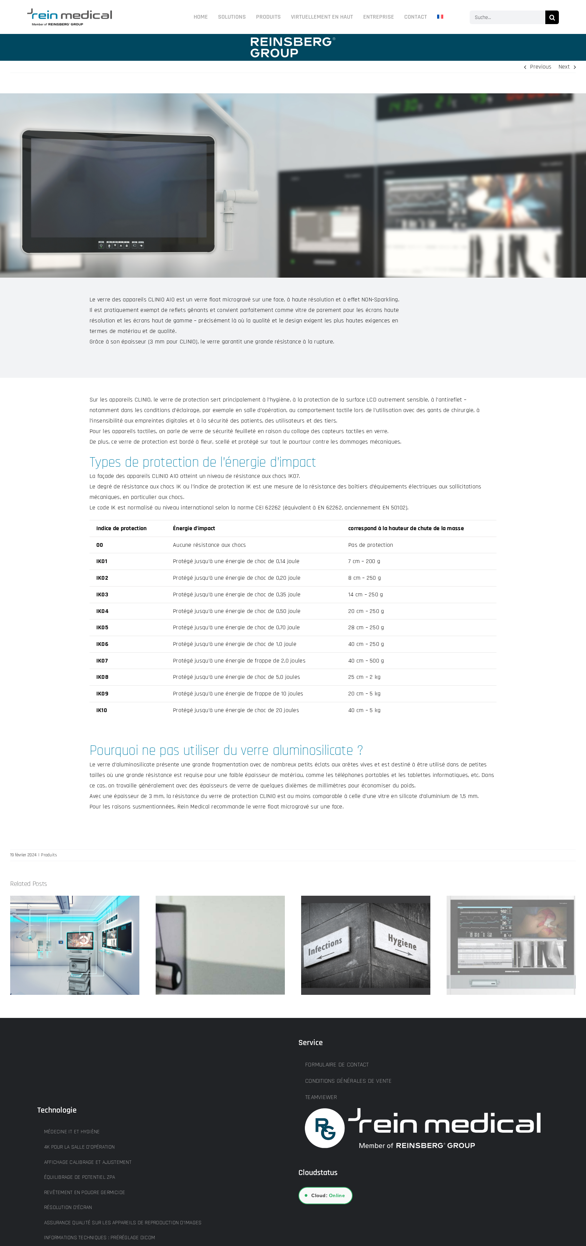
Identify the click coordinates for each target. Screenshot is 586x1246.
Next (564, 67)
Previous (540, 67)
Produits (49, 855)
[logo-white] (293, 40)
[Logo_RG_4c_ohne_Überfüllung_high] (69, 11)
